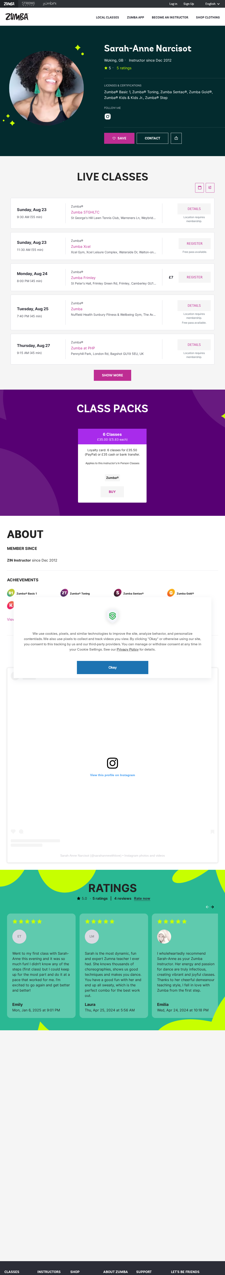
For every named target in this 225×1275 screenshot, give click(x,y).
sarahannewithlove (107, 855)
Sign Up (188, 4)
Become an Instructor (170, 17)
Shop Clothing (208, 17)
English (210, 4)
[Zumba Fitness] (16, 16)
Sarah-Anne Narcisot (74, 855)
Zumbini (50, 4)
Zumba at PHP (83, 348)
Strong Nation (28, 4)
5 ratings (124, 68)
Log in (173, 4)
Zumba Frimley (83, 277)
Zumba (9, 4)
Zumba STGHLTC (85, 212)
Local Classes (107, 17)
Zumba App (135, 17)
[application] (112, 637)
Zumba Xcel (81, 246)
